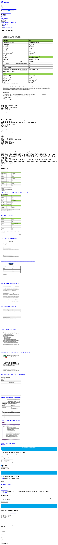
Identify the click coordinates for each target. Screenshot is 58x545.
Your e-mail (3, 526)
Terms (5, 492)
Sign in (2, 454)
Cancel (2, 543)
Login (2, 7)
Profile (2, 19)
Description (5, 458)
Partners (5, 490)
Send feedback (4, 501)
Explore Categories (5, 2)
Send (6, 543)
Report (2, 490)
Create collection (4, 468)
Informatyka (6, 25)
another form (13, 513)
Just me (4, 466)
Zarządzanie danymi (7, 27)
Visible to (3, 464)
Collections (8, 13)
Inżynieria (5, 24)
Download (3, 444)
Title (2, 456)
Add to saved (13, 22)
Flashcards (3, 13)
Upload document (5, 9)
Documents (3, 484)
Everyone (4, 465)
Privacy (2, 492)
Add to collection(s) (5, 22)
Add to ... (3, 20)
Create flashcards (12, 9)
